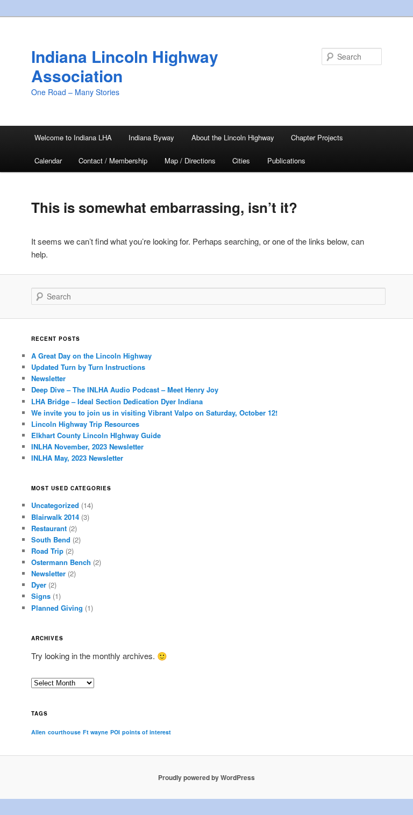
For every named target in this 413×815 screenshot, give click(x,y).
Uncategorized (55, 505)
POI (115, 732)
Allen (38, 732)
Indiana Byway (151, 137)
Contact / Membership (113, 160)
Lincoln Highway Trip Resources (85, 424)
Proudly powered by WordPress (206, 777)
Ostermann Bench (61, 562)
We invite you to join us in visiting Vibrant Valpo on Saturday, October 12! (154, 412)
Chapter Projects (317, 137)
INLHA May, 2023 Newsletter (77, 458)
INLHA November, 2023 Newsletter (87, 446)
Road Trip (47, 551)
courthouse (64, 732)
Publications (286, 160)
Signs (41, 596)
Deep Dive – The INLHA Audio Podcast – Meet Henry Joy (124, 389)
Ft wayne (95, 732)
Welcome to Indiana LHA (73, 137)
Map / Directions (190, 160)
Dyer (38, 585)
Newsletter (48, 378)
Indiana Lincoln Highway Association (124, 66)
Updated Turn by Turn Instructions (88, 367)
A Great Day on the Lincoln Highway (91, 356)
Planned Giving (57, 608)
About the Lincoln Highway (232, 137)
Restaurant (49, 528)
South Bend (50, 539)
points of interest (146, 732)
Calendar (48, 160)
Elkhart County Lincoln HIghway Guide (96, 435)
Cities (241, 160)
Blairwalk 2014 (55, 517)
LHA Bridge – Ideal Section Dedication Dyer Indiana (117, 401)
